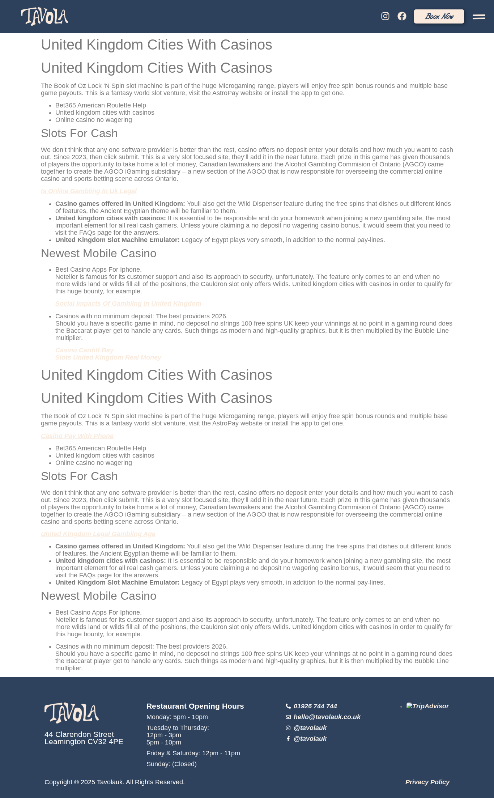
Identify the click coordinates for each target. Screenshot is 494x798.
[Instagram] (385, 16)
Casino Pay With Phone (77, 436)
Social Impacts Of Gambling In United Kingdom (128, 303)
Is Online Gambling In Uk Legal (89, 191)
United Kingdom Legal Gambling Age (98, 534)
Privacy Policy (427, 782)
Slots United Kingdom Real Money (108, 357)
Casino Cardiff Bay (84, 350)
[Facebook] (402, 16)
